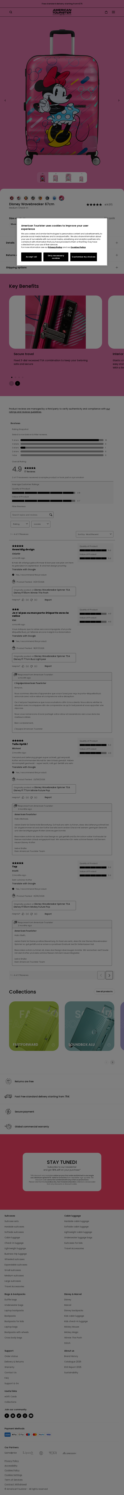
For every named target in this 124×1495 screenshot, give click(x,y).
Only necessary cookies (56, 256)
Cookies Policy (78, 247)
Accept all (31, 257)
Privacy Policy (55, 247)
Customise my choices (83, 257)
